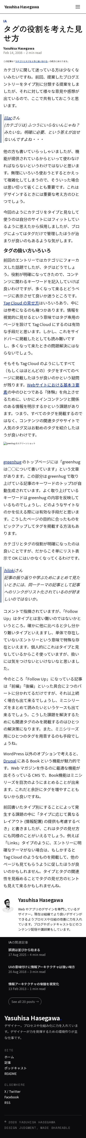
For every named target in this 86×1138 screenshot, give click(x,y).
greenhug (12, 462)
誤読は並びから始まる (24, 950)
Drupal (9, 761)
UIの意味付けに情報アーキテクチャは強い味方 (41, 967)
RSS (7, 1102)
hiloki (9, 570)
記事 (7, 1062)
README (10, 1073)
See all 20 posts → (25, 1001)
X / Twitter (12, 1091)
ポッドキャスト (15, 1068)
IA (5, 21)
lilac (8, 118)
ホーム (9, 1056)
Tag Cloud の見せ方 (21, 303)
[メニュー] (78, 7)
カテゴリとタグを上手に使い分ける (31, 61)
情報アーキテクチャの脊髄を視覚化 (33, 984)
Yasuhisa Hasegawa (21, 7)
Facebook (11, 1097)
